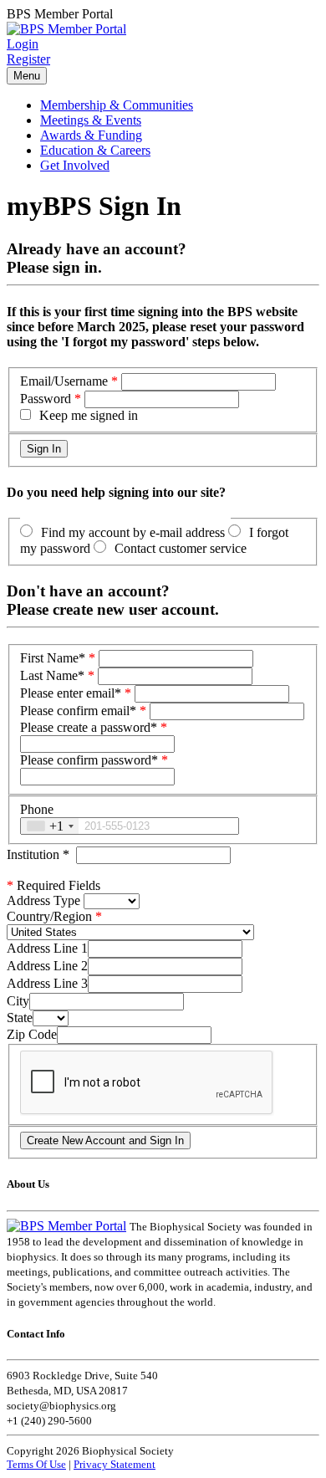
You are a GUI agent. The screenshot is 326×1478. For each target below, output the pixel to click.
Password (45, 398)
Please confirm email (78, 710)
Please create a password (88, 727)
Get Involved (75, 165)
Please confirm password (89, 760)
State (20, 1017)
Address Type (43, 900)
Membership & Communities (116, 105)
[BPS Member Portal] (66, 29)
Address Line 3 (47, 983)
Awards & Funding (91, 135)
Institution (38, 854)
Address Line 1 (47, 948)
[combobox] (50, 826)
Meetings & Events (90, 120)
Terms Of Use (36, 1464)
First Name (52, 658)
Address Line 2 (47, 966)
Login (22, 44)
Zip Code (32, 1034)
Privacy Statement (114, 1464)
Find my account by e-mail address (133, 532)
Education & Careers (95, 150)
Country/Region (49, 916)
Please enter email (70, 693)
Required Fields (53, 885)
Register (28, 59)
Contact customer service (181, 548)
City (18, 1001)
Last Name (52, 675)
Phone (36, 809)
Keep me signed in (88, 415)
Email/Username (64, 381)
